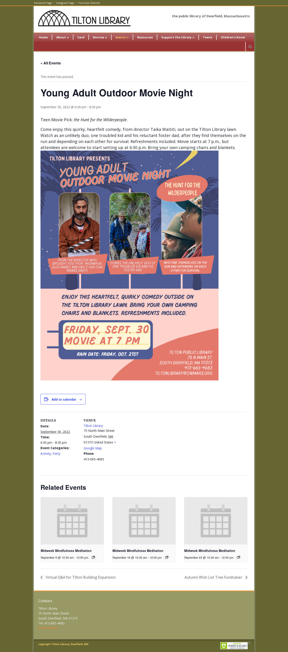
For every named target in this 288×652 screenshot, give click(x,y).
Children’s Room (233, 37)
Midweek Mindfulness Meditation (66, 550)
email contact (48, 628)
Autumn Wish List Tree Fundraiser (213, 577)
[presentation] (72, 520)
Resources (145, 37)
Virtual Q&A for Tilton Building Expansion (80, 577)
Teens (207, 37)
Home (43, 37)
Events (122, 37)
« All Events (50, 63)
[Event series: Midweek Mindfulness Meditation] (93, 557)
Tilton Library (93, 426)
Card (80, 37)
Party (56, 453)
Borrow (100, 37)
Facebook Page (43, 3)
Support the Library (177, 37)
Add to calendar (64, 399)
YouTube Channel (89, 3)
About (62, 37)
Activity (45, 453)
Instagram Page (65, 3)
